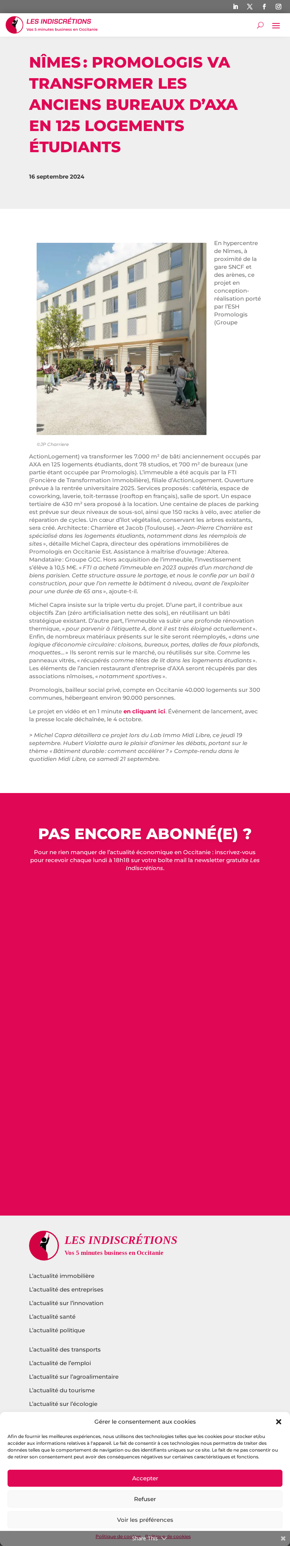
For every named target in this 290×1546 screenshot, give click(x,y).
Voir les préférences (145, 1519)
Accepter (145, 1478)
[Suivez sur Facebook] (264, 6)
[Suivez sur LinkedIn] (235, 6)
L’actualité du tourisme (62, 1390)
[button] (278, 1422)
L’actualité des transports (65, 1349)
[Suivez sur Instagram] (278, 6)
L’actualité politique (57, 1330)
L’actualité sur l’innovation (66, 1303)
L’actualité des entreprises (66, 1289)
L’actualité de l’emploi (60, 1363)
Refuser (145, 1499)
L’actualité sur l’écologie (63, 1403)
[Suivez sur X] (250, 6)
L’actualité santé (52, 1316)
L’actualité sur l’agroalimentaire (74, 1376)
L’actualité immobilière (62, 1275)
